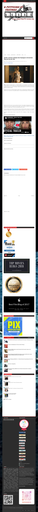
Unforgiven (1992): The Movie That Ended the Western (15, 382)
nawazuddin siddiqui (9, 469)
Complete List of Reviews (7, 143)
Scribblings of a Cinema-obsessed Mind (10, 393)
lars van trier (9, 489)
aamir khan (15, 471)
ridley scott (15, 473)
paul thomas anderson (11, 490)
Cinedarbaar (13, 475)
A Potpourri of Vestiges (8, 399)
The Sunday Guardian (24, 471)
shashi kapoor (8, 491)
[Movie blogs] (9, 238)
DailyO (24, 473)
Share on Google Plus (24, 169)
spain (9, 474)
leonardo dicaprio (15, 480)
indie (13, 468)
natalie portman (6, 490)
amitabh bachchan (15, 470)
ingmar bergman (10, 486)
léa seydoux (6, 485)
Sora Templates (21, 507)
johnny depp (10, 483)
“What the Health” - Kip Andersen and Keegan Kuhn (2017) (15, 388)
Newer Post (5, 195)
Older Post (32, 195)
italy (10, 470)
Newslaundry (27, 473)
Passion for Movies (7, 381)
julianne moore (5, 489)
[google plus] (33, 1)
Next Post (5, 140)
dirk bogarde (16, 484)
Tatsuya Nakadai (15, 485)
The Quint (30, 473)
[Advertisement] (19, 29)
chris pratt (14, 61)
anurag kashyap (16, 469)
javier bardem (15, 486)
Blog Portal (20, 461)
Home (19, 195)
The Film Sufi (7, 387)
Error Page (32, 510)
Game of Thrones (8, 471)
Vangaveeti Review (9, 140)
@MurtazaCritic (31, 484)
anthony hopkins (11, 484)
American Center (15, 483)
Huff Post (23, 472)
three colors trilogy (13, 491)
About (25, 510)
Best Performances (12, 481)
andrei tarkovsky (6, 484)
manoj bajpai (10, 473)
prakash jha (13, 474)
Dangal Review (10, 138)
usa (26, 61)
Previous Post (6, 138)
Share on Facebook (8, 169)
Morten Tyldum (22, 61)
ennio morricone (9, 480)
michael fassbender (12, 478)
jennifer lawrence (18, 61)
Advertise (28, 510)
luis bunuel (17, 489)
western (15, 476)
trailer (24, 61)
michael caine (7, 478)
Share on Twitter (16, 169)
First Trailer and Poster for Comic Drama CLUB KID (14, 376)
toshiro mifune (8, 479)
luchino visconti (13, 489)
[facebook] (30, 1)
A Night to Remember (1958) (11, 394)
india (5, 468)
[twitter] (32, 1)
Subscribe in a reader (6, 211)
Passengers (30, 84)
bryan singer (5, 486)
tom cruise (8, 475)
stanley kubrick (6, 481)
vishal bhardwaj (10, 476)
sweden (10, 485)
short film (6, 470)
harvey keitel (5, 483)
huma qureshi (5, 474)
